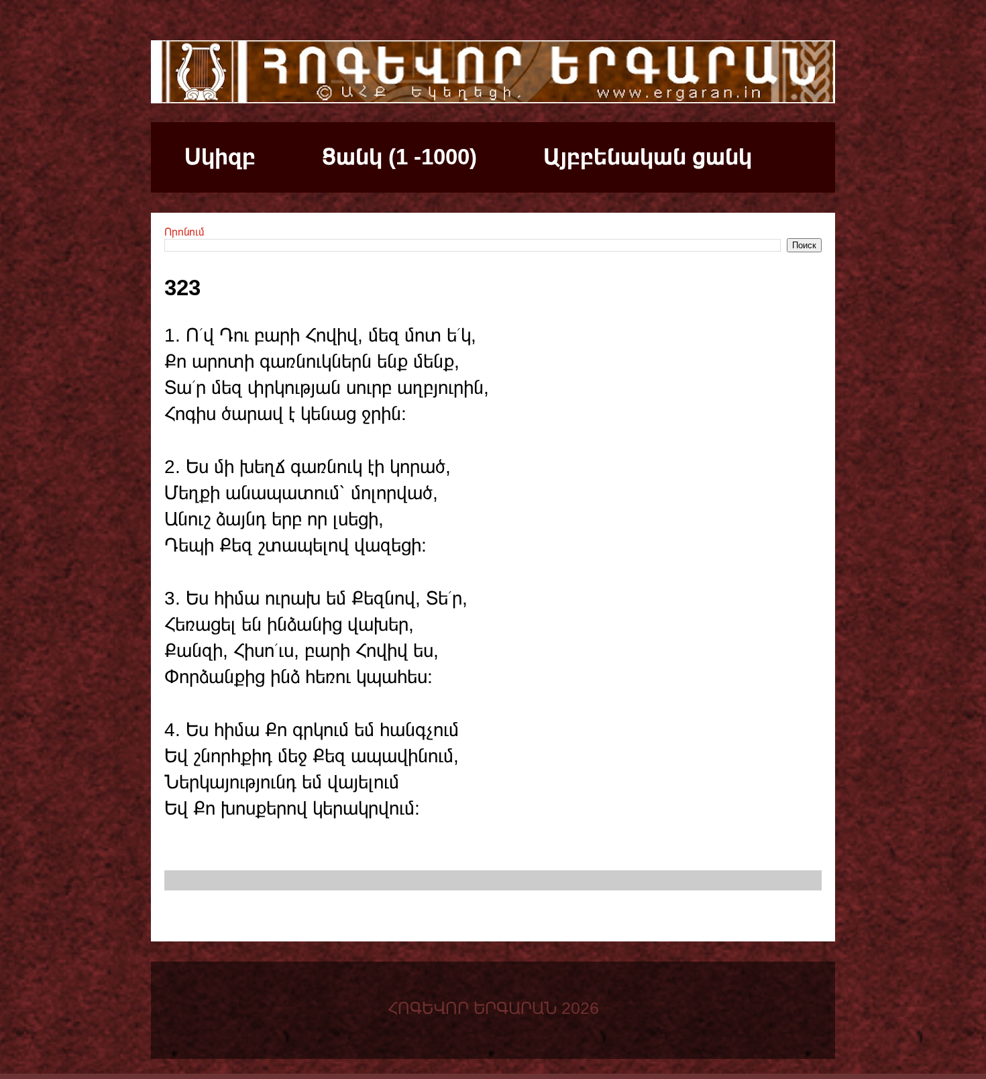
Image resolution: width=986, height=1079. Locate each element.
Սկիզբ (220, 156)
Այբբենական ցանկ (647, 156)
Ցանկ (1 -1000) (399, 156)
